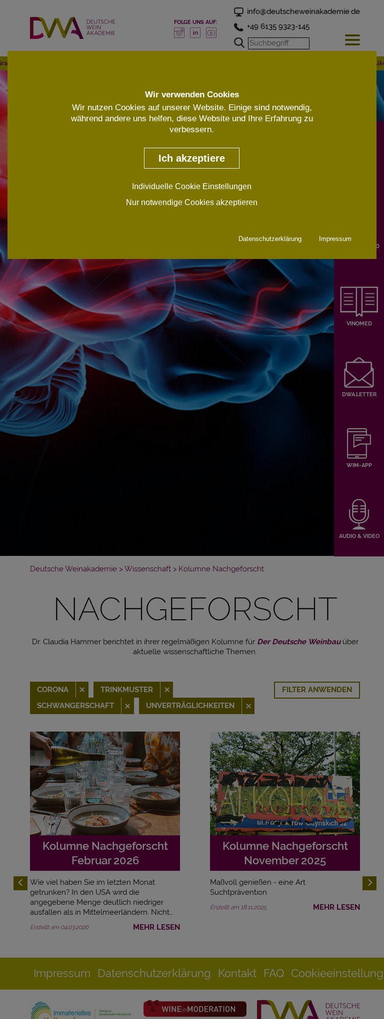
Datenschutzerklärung (270, 239)
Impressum (335, 239)
